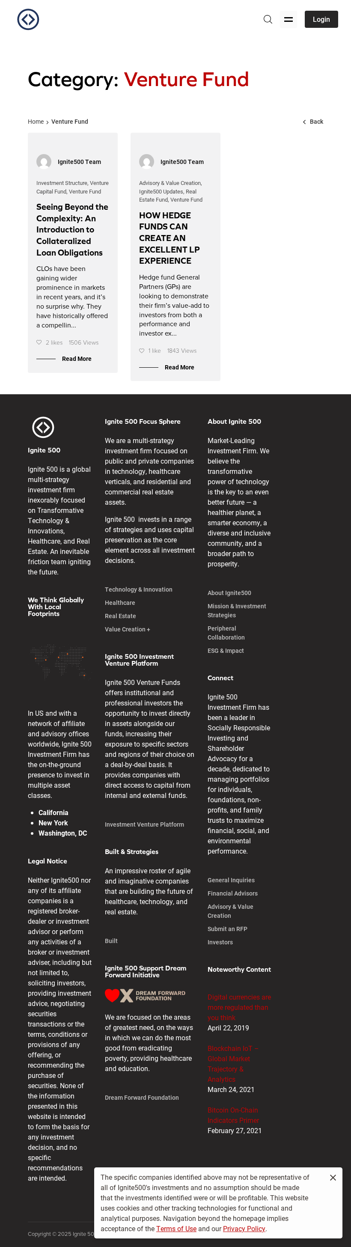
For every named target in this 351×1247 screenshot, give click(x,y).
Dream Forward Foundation (142, 1097)
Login (321, 19)
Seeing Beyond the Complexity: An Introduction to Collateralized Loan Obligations (72, 229)
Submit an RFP (227, 929)
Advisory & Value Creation (230, 911)
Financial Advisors (233, 893)
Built (111, 941)
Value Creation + (127, 629)
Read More (77, 358)
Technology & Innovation (139, 589)
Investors (220, 942)
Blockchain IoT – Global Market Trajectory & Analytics (233, 1063)
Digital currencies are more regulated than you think (239, 1007)
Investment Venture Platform (144, 824)
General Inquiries (231, 880)
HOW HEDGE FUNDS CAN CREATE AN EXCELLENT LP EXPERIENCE (169, 238)
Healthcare (120, 602)
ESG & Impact (226, 650)
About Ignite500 (229, 593)
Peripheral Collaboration (226, 632)
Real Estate (120, 616)
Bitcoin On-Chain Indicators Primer (233, 1115)
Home (36, 121)
